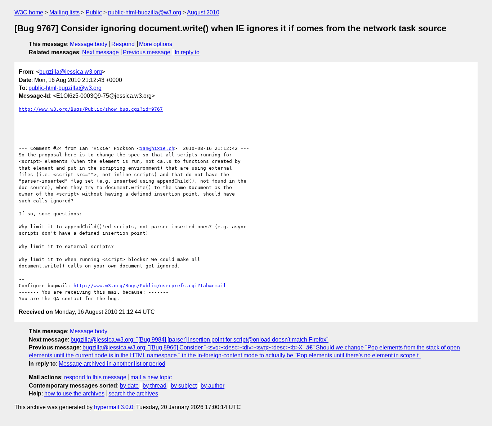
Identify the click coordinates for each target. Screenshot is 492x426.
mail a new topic (151, 377)
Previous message (146, 52)
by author (212, 386)
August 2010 (203, 12)
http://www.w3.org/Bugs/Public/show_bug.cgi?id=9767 (91, 109)
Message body (88, 44)
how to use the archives (74, 393)
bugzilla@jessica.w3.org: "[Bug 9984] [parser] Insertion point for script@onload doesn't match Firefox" (199, 339)
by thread (154, 386)
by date (129, 386)
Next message (100, 52)
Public (94, 12)
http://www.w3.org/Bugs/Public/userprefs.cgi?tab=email (149, 285)
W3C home (28, 12)
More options (155, 44)
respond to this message (95, 377)
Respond (123, 44)
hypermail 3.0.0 (113, 407)
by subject (184, 386)
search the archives (133, 393)
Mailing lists (64, 12)
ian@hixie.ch (157, 148)
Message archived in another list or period (112, 364)
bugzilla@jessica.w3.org (70, 72)
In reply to (187, 52)
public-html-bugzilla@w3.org (144, 12)
